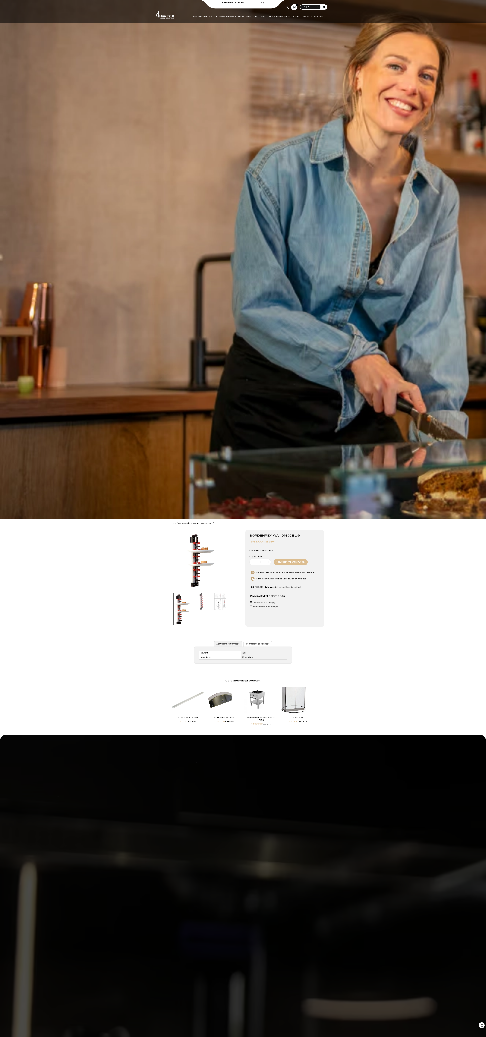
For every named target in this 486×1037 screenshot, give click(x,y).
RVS (297, 16)
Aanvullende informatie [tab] (228, 643)
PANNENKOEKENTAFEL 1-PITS (261, 719)
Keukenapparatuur (202, 16)
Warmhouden (244, 16)
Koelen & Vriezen (225, 16)
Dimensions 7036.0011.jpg (264, 602)
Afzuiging (260, 16)
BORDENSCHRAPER (224, 718)
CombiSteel (183, 523)
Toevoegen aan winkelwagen (290, 562)
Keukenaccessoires (313, 16)
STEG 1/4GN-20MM (188, 718)
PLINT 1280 (298, 718)
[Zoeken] (263, 2)
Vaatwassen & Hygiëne (280, 16)
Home (173, 523)
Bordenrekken (284, 587)
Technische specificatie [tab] (258, 643)
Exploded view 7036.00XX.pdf (266, 606)
